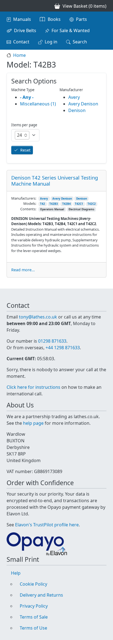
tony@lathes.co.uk (38, 317)
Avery (44, 198)
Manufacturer (71, 89)
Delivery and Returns (41, 595)
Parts (81, 19)
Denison (81, 198)
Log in (51, 42)
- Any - (26, 97)
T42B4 (66, 204)
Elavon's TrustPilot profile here (47, 525)
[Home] (8, 5)
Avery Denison (62, 198)
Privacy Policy (34, 606)
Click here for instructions (33, 387)
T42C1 (79, 204)
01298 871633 (52, 341)
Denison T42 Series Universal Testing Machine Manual (54, 180)
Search (80, 42)
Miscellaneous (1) (38, 104)
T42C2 (91, 204)
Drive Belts (25, 30)
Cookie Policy (33, 584)
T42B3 (53, 204)
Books (54, 19)
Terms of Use (33, 628)
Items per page (24, 124)
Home (19, 55)
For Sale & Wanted (71, 30)
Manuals (22, 19)
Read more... (23, 269)
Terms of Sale (34, 617)
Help (16, 573)
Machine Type (23, 89)
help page (33, 423)
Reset (25, 150)
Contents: (28, 208)
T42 (42, 204)
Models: (29, 203)
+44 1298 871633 (63, 348)
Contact (21, 42)
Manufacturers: (23, 198)
